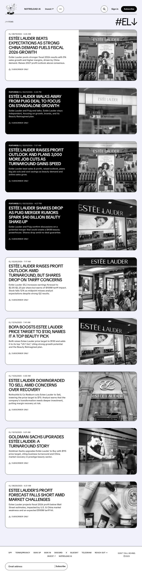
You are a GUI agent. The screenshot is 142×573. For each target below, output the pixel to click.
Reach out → (101, 552)
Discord (58, 552)
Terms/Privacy (22, 552)
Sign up (37, 552)
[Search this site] (104, 9)
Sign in (114, 8)
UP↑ (10, 552)
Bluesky (74, 552)
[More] (60, 9)
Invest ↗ (49, 8)
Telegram (87, 552)
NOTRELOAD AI (32, 8)
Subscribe (129, 8)
